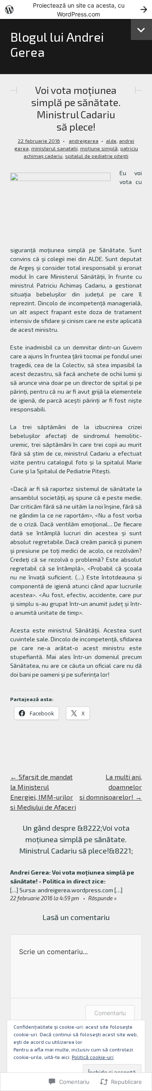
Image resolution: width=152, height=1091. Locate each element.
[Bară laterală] (141, 29)
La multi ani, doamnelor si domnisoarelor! (110, 787)
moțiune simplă (99, 148)
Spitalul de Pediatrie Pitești (96, 156)
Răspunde (100, 898)
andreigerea (83, 141)
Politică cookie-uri (93, 1057)
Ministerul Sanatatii (54, 148)
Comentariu (110, 1012)
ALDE (111, 141)
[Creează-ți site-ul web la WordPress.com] (76, 9)
